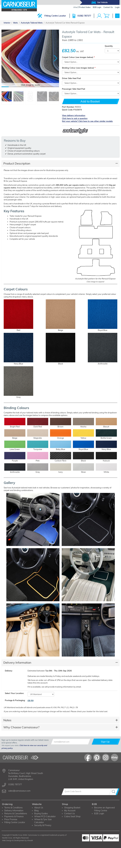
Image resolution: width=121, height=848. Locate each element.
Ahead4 (30, 840)
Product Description (16, 163)
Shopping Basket (72, 807)
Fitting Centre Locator (55, 15)
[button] (56, 58)
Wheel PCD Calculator (45, 816)
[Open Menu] (117, 16)
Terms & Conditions (13, 807)
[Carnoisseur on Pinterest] (96, 757)
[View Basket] (106, 16)
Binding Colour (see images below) (78, 68)
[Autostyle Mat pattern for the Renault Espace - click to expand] (95, 243)
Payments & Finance (14, 816)
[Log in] (99, 16)
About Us (38, 807)
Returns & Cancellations (15, 813)
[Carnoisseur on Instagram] (105, 757)
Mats (15, 23)
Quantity (109, 46)
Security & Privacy (42, 825)
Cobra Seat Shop (72, 816)
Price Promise (10, 819)
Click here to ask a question (75, 118)
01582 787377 (84, 15)
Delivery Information (17, 662)
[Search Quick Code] (114, 791)
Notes (7, 720)
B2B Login (99, 813)
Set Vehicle (102, 2)
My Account (69, 810)
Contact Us (69, 813)
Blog (36, 810)
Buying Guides (41, 813)
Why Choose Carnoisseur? (21, 727)
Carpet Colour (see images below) (77, 57)
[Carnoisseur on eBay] (114, 757)
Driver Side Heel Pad (71, 78)
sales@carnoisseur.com (19, 790)
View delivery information (73, 115)
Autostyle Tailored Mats (32, 23)
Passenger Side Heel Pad (73, 89)
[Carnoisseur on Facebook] (88, 757)
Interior (7, 23)
